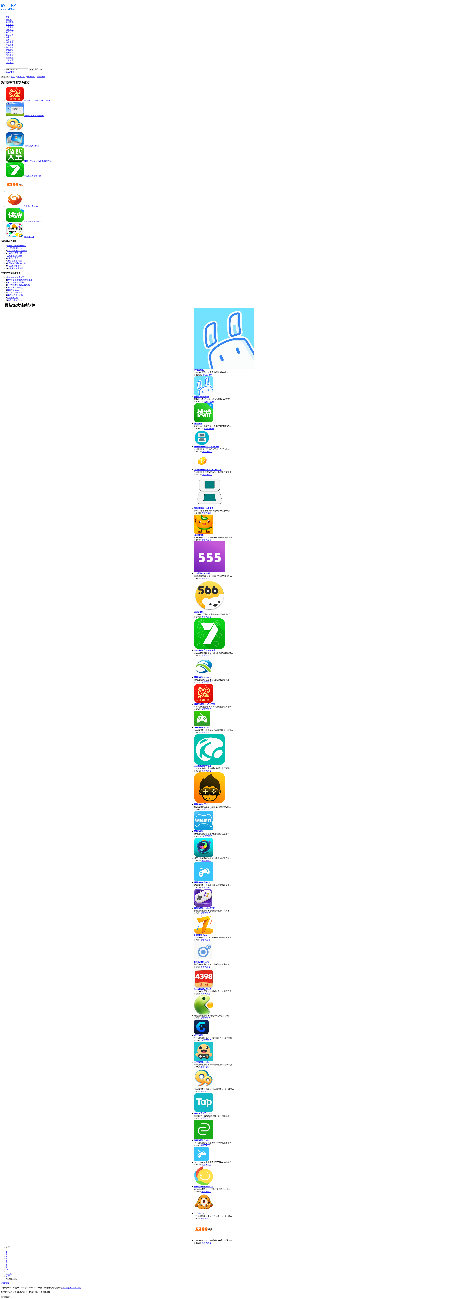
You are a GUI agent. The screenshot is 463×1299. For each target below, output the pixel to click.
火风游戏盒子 (12, 258)
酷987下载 (10, 72)
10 (7, 1269)
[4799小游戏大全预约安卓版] (15, 131)
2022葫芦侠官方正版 (15, 282)
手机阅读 (10, 47)
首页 (8, 17)
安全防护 (10, 35)
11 (7, 1271)
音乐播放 (10, 58)
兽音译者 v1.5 (12, 298)
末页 (8, 1276)
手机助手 (10, 45)
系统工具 (10, 25)
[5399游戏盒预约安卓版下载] (15, 191)
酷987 (13, 77)
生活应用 (10, 60)
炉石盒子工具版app (15, 287)
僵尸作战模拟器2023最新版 (18, 285)
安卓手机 (21, 77)
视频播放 (10, 55)
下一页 (9, 1274)
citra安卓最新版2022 (15, 248)
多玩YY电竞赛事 (14, 266)
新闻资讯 (10, 22)
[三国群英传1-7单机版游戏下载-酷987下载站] (9, 11)
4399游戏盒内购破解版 (16, 246)
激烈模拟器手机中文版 (16, 263)
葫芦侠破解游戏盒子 (15, 277)
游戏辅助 (41, 77)
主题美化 (10, 27)
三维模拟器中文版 (14, 256)
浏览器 (9, 20)
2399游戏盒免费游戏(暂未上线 (19, 280)
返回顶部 (5, 1283)
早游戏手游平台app (16, 300)
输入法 (9, 37)
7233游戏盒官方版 (14, 253)
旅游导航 (10, 40)
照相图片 (10, 52)
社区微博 (10, 63)
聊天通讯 (10, 42)
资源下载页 (207, 375)
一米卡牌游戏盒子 (15, 268)
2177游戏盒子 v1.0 (14, 293)
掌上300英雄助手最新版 (17, 251)
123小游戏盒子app (14, 261)
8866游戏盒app (13, 290)
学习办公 (10, 30)
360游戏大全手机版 (15, 295)
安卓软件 (31, 77)
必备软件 (10, 32)
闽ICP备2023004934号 (71, 1288)
